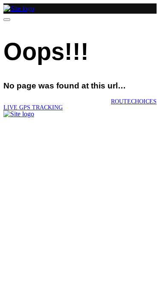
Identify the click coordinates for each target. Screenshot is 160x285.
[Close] (6, 19)
